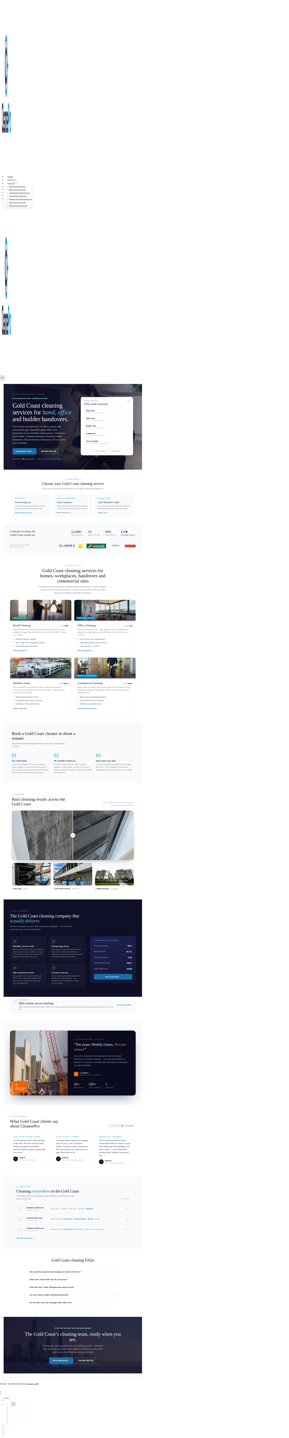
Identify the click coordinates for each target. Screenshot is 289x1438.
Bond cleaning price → (21, 650)
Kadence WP (33, 1384)
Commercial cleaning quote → (87, 708)
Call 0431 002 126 (48, 451)
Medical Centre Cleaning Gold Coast (20, 199)
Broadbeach (67, 1219)
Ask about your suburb (24, 1238)
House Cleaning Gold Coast (17, 196)
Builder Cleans (21, 683)
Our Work (8, 1427)
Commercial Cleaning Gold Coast (19, 193)
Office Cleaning (86, 625)
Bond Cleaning (22, 625)
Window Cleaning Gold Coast (18, 206)
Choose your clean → (24, 451)
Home (10, 176)
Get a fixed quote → (61, 1360)
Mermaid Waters (80, 1219)
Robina (90, 1219)
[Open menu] (2, 377)
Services (8, 1404)
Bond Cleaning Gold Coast (17, 187)
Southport (89, 1209)
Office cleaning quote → (85, 650)
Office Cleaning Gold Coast (17, 202)
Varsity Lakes (68, 1229)
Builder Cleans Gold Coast (17, 190)
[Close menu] (0, 1393)
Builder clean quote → (21, 708)
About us (11, 179)
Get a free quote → (113, 977)
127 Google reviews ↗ (128, 535)
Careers (7, 1435)
